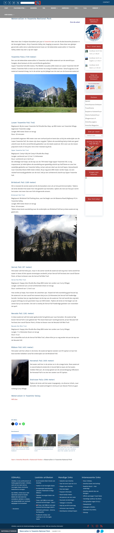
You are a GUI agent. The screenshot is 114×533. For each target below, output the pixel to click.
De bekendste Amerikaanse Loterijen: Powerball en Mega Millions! (45, 491)
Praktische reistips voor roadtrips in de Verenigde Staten (44, 517)
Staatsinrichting (19, 8)
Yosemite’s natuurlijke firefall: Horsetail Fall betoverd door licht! (44, 449)
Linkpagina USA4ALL (89, 507)
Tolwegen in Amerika (66, 503)
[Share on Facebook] (98, 531)
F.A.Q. (85, 8)
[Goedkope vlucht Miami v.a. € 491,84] (86, 66)
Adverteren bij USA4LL (89, 510)
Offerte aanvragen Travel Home (92, 496)
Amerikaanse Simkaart (93, 105)
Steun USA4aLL (87, 481)
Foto (76, 8)
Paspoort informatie (66, 492)
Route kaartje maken (66, 494)
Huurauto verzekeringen (67, 500)
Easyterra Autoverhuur (93, 111)
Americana (65, 8)
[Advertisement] (43, 33)
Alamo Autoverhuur (92, 115)
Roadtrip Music (87, 486)
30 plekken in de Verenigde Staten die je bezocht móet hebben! (20, 449)
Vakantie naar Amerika (66, 481)
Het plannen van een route (68, 497)
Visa (44, 8)
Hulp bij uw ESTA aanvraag (68, 505)
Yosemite (47, 42)
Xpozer (87, 101)
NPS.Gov (14, 399)
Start (6, 8)
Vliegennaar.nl (90, 118)
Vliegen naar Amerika (66, 486)
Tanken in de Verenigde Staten (45, 486)
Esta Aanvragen (64, 489)
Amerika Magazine (92, 125)
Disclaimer (16, 509)
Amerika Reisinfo (22, 460)
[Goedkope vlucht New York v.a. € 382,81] (86, 52)
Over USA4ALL (8, 14)
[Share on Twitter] (102, 531)
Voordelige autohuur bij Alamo (92, 499)
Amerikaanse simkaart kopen (68, 511)
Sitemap (85, 512)
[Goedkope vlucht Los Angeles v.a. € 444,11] (86, 59)
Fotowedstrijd (87, 504)
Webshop (95, 8)
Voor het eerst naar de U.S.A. (68, 483)
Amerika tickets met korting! (91, 483)
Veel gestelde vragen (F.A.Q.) (91, 501)
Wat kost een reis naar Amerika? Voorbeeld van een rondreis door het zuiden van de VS (68, 449)
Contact (106, 2)
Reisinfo (53, 8)
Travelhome (89, 108)
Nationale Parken (36, 460)
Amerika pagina (91, 122)
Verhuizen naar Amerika (67, 508)
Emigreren (33, 8)
